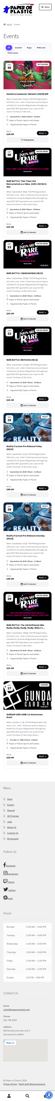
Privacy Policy (10, 1084)
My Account (13, 838)
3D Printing (13, 816)
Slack (10, 898)
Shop (9, 799)
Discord (11, 810)
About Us (11, 827)
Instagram (12, 873)
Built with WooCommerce (32, 1084)
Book (42, 133)
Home (9, 24)
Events (10, 804)
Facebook (10, 865)
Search (27, 1096)
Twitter (12, 890)
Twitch (10, 882)
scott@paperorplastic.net (16, 1009)
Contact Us (12, 833)
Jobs (9, 821)
